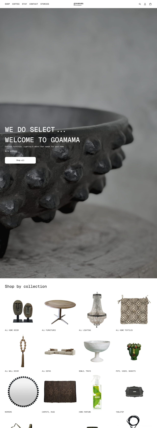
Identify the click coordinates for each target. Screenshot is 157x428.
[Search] (140, 4)
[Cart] (150, 4)
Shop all (20, 160)
